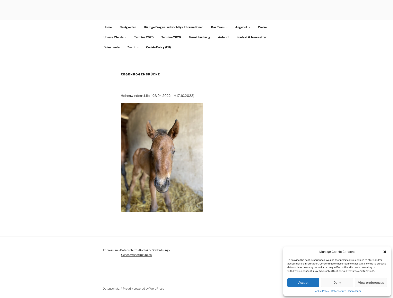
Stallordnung (160, 250)
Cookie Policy (321, 290)
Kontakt (144, 250)
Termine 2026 (171, 37)
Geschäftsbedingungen (136, 255)
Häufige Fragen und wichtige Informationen (173, 27)
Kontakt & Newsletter (252, 37)
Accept (303, 283)
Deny (337, 283)
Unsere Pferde (113, 37)
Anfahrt (223, 37)
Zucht (131, 47)
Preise (262, 27)
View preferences (371, 283)
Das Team (218, 27)
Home (108, 27)
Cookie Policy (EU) (158, 47)
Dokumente (112, 47)
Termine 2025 (144, 37)
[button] (385, 252)
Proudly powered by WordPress (143, 288)
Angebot (241, 27)
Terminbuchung (199, 37)
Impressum (354, 290)
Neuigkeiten (128, 27)
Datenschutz (338, 290)
